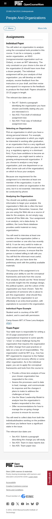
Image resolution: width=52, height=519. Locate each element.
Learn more (33, 477)
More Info (42, 28)
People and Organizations (26, 18)
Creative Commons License (17, 486)
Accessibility (11, 483)
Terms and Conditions (14, 490)
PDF (9, 323)
